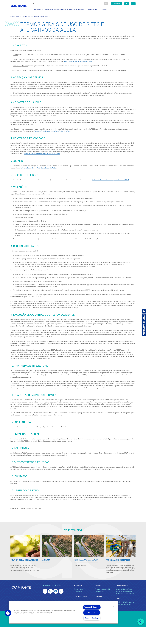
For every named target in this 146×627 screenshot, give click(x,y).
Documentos (99, 591)
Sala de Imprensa (80, 596)
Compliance (78, 591)
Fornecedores (92, 9)
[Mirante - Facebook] (45, 591)
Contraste (117, 3)
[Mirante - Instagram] (50, 591)
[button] (8, 613)
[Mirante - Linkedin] (61, 591)
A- (133, 3)
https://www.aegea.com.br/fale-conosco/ (78, 61)
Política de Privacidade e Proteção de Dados (73, 624)
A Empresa (78, 586)
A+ (127, 3)
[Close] (113, 606)
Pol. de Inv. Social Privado (124, 591)
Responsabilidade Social (124, 589)
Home (12, 16)
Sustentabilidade (122, 586)
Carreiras (81, 9)
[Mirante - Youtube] (55, 591)
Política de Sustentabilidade (125, 594)
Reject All (92, 612)
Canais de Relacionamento (125, 602)
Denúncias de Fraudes (123, 604)
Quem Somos (78, 589)
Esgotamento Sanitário (103, 589)
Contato (104, 9)
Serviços (98, 586)
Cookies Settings (92, 618)
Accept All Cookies (91, 607)
